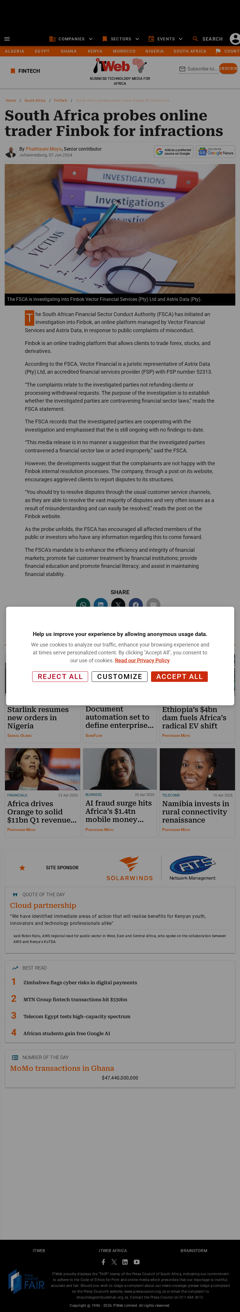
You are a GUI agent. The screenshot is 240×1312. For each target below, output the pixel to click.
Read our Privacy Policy (142, 660)
